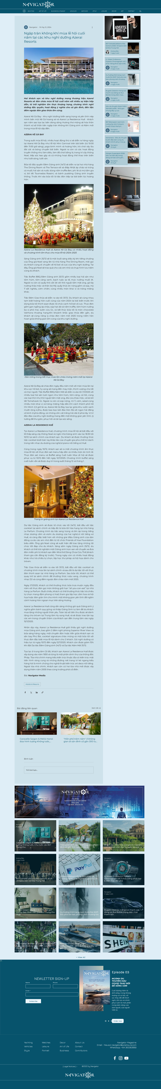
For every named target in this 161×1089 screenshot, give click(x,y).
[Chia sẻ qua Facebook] (25, 692)
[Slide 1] (111, 1021)
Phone (55, 982)
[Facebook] (114, 1058)
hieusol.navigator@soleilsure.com (120, 1045)
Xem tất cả (96, 708)
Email (27, 990)
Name (28, 982)
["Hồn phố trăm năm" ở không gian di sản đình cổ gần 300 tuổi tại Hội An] (81, 723)
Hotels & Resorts (32, 684)
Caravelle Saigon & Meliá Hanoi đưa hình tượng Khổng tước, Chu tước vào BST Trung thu (36, 740)
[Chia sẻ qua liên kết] (42, 692)
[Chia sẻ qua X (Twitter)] (31, 692)
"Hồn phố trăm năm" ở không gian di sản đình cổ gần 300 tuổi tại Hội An (81, 740)
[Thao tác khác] (92, 27)
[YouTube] (126, 1058)
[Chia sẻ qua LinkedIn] (37, 692)
